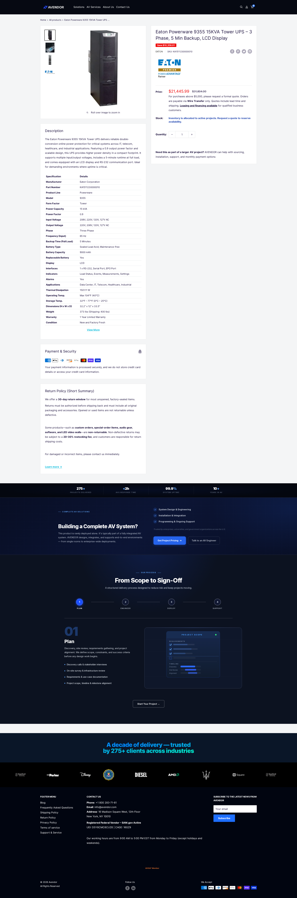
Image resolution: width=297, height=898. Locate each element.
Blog (42, 802)
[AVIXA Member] (152, 868)
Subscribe (224, 818)
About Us (108, 6)
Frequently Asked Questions (56, 807)
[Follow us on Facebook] (127, 888)
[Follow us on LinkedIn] (133, 888)
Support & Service (51, 832)
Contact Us (122, 6)
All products (55, 20)
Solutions (78, 6)
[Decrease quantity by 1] (172, 134)
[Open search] (241, 7)
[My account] (247, 7)
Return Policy (48, 817)
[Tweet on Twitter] (244, 51)
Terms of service (50, 827)
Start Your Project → (148, 704)
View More (93, 329)
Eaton (159, 51)
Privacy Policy (48, 822)
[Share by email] (250, 51)
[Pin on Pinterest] (238, 51)
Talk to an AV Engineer (204, 540)
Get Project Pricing (168, 540)
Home (43, 20)
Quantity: (161, 134)
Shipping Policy (49, 812)
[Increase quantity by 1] (192, 134)
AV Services (94, 6)
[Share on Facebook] (232, 51)
